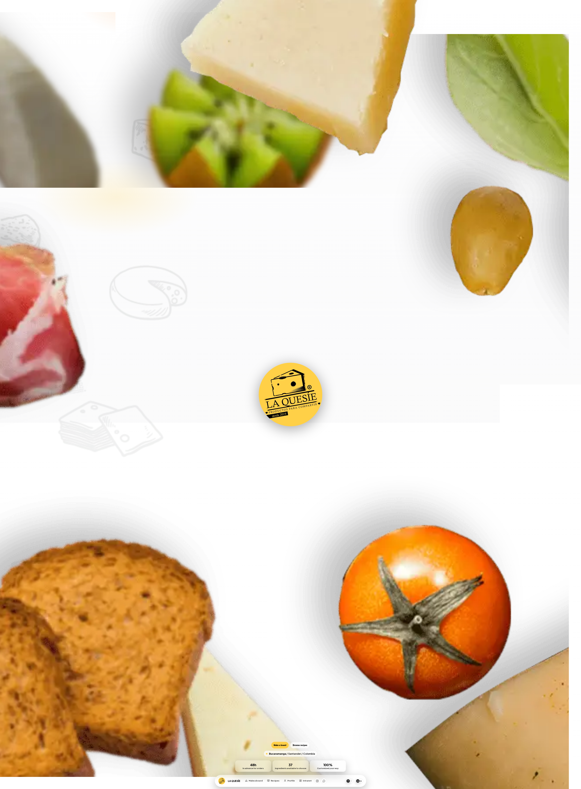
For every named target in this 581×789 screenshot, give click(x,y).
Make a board (280, 745)
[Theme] (350, 781)
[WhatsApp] (324, 781)
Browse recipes (300, 745)
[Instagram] (317, 781)
